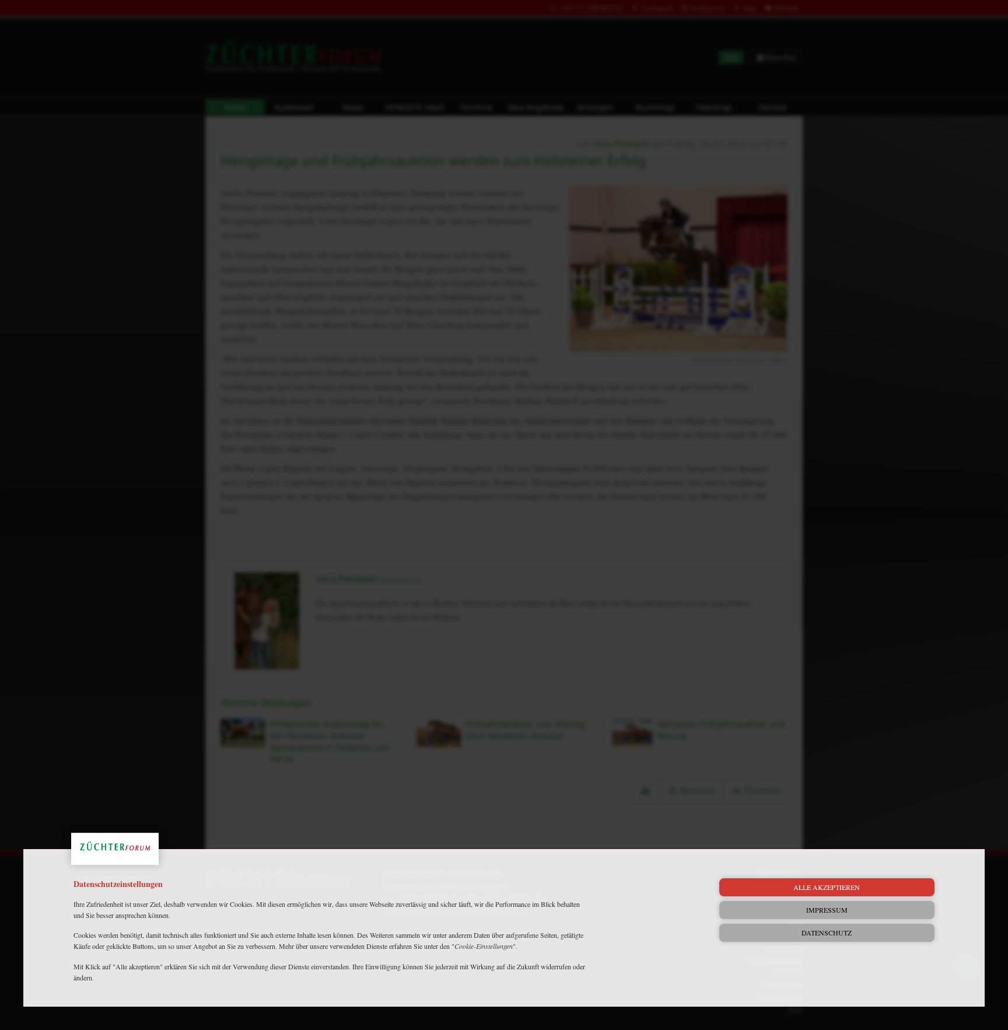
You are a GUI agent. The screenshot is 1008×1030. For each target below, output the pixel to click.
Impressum (827, 909)
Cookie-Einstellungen (483, 946)
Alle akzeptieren (826, 887)
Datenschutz (827, 932)
